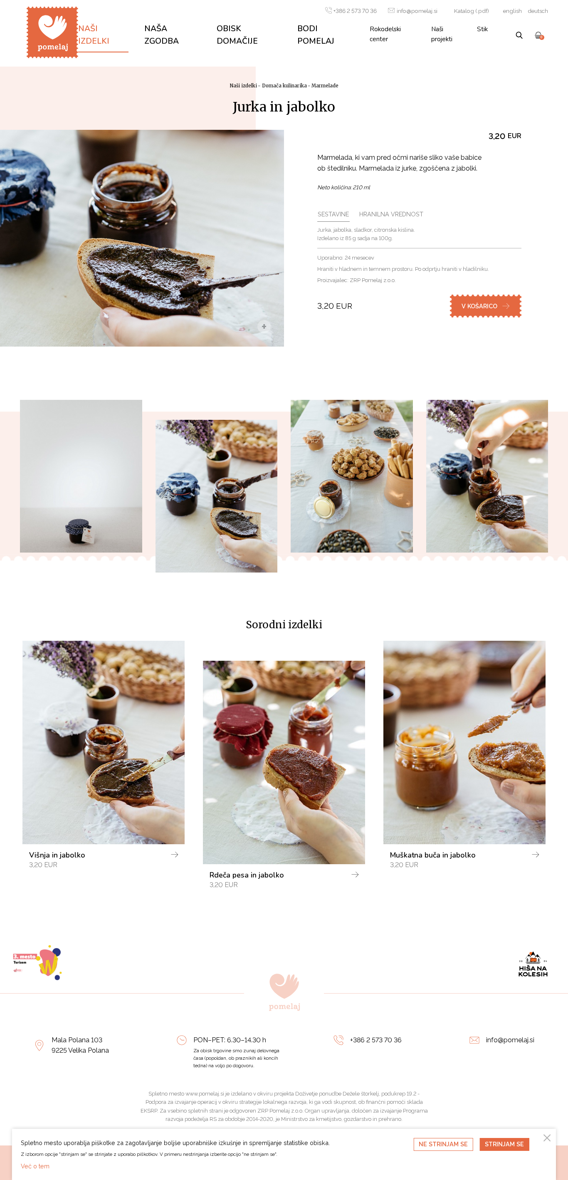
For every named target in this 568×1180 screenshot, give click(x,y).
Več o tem (35, 1166)
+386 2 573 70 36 (355, 10)
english (512, 10)
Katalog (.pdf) (471, 10)
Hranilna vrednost (391, 214)
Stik (482, 29)
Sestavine (333, 214)
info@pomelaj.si (417, 10)
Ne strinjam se (443, 1144)
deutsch (538, 10)
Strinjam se (504, 1144)
